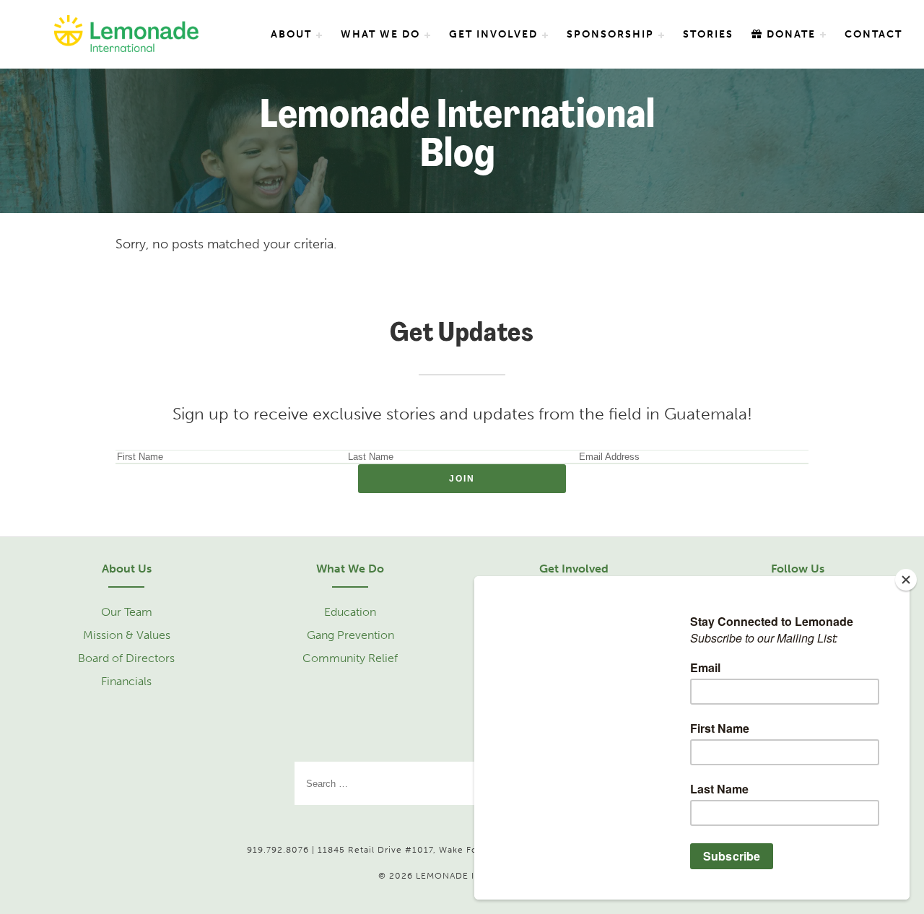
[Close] (906, 580)
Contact (873, 34)
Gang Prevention (350, 635)
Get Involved (493, 34)
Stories (708, 34)
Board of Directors (126, 658)
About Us (127, 568)
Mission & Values (126, 635)
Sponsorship (610, 34)
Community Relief (350, 658)
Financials (126, 681)
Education (350, 612)
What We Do (380, 34)
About (291, 34)
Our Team (126, 612)
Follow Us (797, 568)
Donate (789, 34)
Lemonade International (126, 35)
